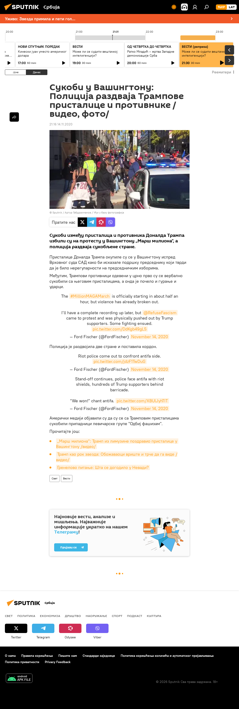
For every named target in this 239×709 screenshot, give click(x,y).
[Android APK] (19, 679)
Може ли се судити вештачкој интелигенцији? (95, 53)
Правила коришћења (37, 656)
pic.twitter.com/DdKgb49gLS (120, 329)
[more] (14, 117)
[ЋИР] (221, 7)
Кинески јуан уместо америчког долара (42, 53)
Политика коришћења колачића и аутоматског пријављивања (167, 656)
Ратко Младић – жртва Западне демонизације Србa (150, 53)
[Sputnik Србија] (22, 11)
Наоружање (96, 616)
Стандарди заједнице (99, 656)
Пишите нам (67, 656)
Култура (154, 616)
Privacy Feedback (57, 662)
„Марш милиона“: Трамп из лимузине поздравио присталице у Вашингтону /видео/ (117, 443)
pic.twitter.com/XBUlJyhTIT (142, 400)
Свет (54, 478)
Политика (26, 616)
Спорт (117, 616)
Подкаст (134, 616)
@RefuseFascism (160, 312)
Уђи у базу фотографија (109, 212)
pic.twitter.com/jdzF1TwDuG (119, 361)
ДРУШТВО (73, 616)
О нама (10, 656)
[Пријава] (195, 7)
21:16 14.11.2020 (61, 124)
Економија (50, 616)
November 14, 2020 (149, 336)
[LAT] (232, 7)
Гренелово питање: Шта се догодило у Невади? (103, 467)
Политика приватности (22, 662)
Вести (66, 478)
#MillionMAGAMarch (89, 296)
